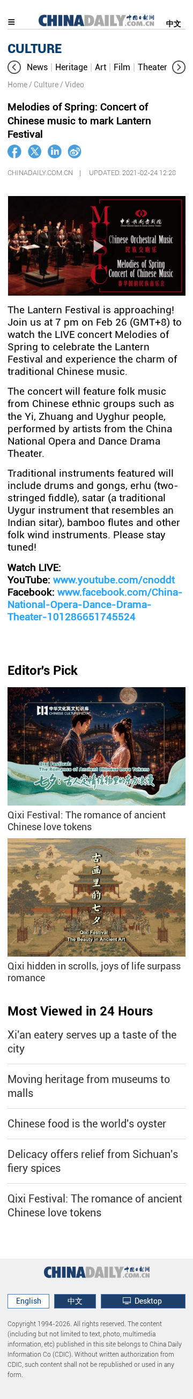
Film (122, 67)
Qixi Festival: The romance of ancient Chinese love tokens (87, 820)
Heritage (71, 67)
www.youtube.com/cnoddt (114, 580)
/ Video (72, 84)
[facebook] (14, 152)
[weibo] (74, 152)
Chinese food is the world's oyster (87, 1123)
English (28, 1301)
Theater (152, 67)
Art (100, 67)
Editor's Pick (43, 670)
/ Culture (43, 84)
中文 (173, 23)
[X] (35, 152)
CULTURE (35, 48)
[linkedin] (55, 152)
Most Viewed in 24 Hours (80, 1011)
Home (17, 84)
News (37, 67)
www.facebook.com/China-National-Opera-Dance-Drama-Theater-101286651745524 (95, 604)
